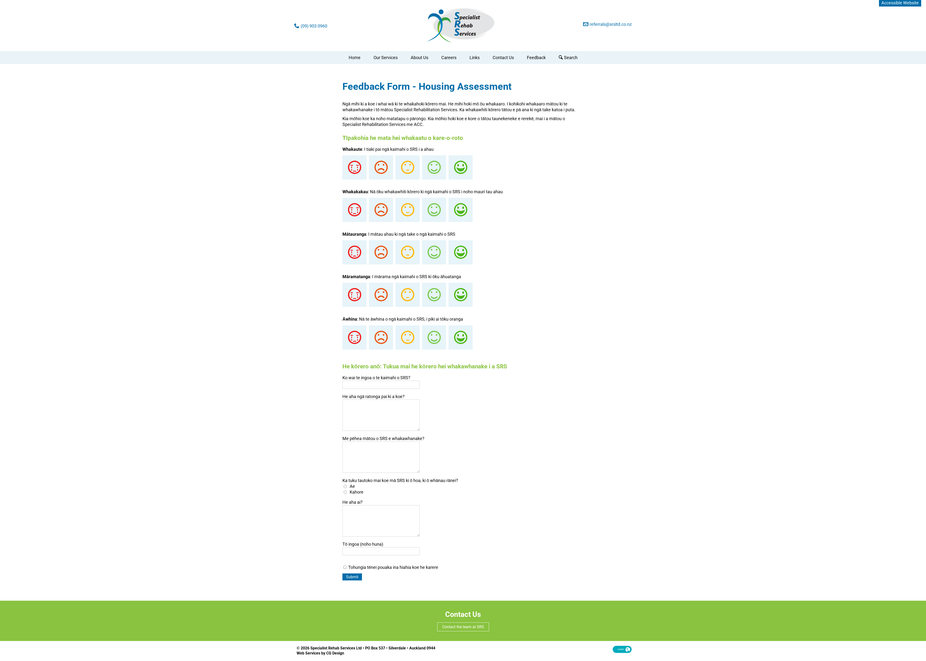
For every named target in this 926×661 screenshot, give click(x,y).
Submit (352, 577)
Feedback (536, 57)
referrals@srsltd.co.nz (611, 24)
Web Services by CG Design (320, 653)
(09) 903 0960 (314, 25)
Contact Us (503, 57)
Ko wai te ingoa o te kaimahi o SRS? (376, 377)
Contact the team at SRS (463, 627)
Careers (448, 57)
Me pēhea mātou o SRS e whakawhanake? (383, 438)
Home (355, 57)
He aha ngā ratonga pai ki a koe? (373, 396)
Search (571, 57)
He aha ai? (352, 502)
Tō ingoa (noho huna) (362, 544)
